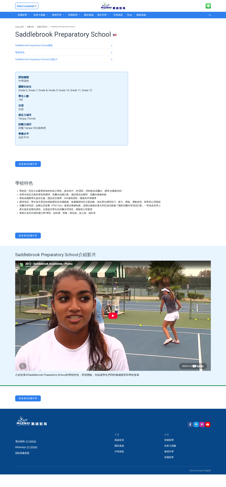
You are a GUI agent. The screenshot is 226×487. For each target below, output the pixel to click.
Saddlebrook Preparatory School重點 (34, 45)
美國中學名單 (42, 27)
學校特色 (20, 52)
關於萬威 (88, 15)
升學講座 (118, 15)
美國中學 (30, 27)
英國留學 (22, 15)
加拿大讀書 (39, 15)
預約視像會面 (22, 453)
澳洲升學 (56, 15)
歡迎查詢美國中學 (28, 164)
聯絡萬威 (141, 15)
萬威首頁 (119, 440)
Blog (129, 15)
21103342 (31, 441)
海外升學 (102, 15)
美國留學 (72, 15)
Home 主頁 (19, 27)
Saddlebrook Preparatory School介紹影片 (36, 59)
